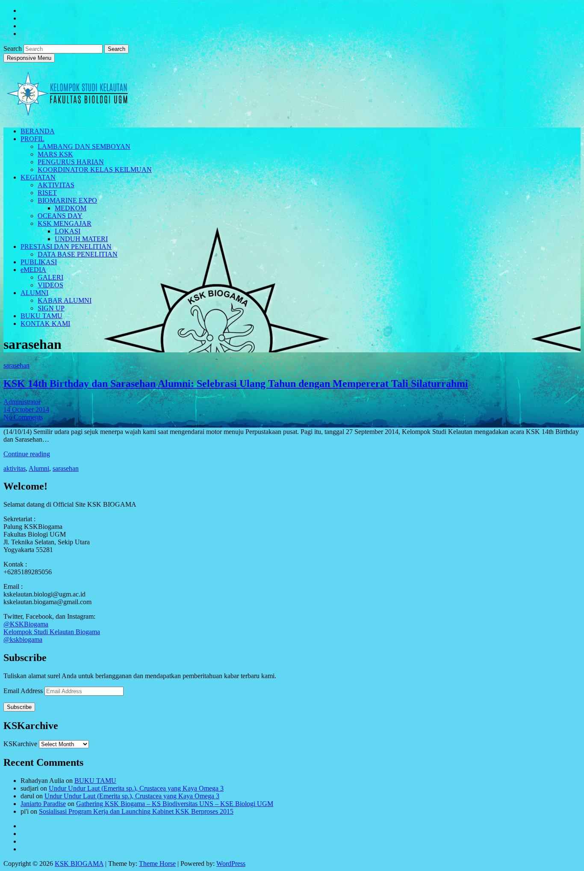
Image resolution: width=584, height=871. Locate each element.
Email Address (23, 690)
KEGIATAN (38, 177)
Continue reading (26, 454)
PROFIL (32, 138)
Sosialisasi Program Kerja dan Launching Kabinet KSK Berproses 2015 (136, 811)
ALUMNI (34, 292)
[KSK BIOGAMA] (67, 112)
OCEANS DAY (60, 215)
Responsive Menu (29, 58)
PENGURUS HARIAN (71, 161)
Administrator (22, 401)
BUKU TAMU (41, 315)
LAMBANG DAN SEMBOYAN (84, 146)
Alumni (39, 468)
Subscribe (19, 707)
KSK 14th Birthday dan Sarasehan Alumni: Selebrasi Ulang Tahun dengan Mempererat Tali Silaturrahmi (235, 383)
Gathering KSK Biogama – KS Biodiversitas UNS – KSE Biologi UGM (174, 803)
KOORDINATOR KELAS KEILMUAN (95, 169)
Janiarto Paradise (43, 803)
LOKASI (67, 231)
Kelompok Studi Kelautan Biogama (51, 631)
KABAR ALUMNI (64, 300)
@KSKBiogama (25, 624)
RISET (47, 192)
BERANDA (38, 131)
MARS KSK (55, 154)
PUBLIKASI (39, 262)
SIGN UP (51, 308)
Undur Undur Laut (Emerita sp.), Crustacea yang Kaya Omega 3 (136, 788)
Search (13, 48)
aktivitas (14, 468)
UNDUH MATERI (81, 238)
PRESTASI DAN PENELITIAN (66, 246)
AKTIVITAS (56, 185)
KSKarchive (20, 743)
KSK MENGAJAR (64, 223)
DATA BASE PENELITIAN (78, 254)
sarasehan (16, 365)
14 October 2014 (26, 409)
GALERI (50, 277)
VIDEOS (50, 285)
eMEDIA (33, 269)
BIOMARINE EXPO (67, 200)
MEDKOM (70, 208)
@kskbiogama (22, 639)
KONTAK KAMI (45, 323)
